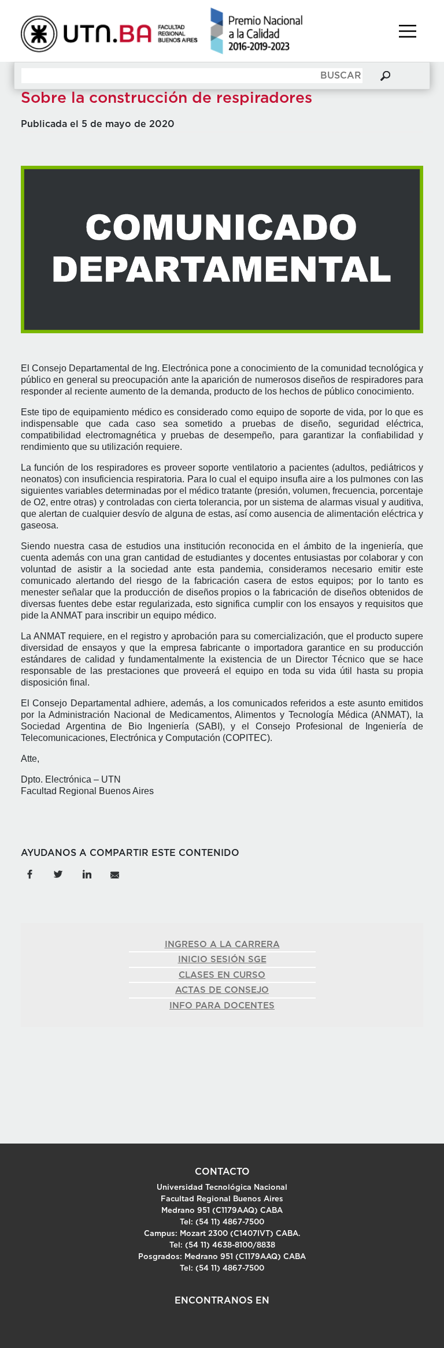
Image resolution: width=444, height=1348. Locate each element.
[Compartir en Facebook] (29, 873)
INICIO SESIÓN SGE (222, 959)
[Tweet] (58, 873)
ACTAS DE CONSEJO (222, 990)
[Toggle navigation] (407, 31)
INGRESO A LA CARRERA (222, 944)
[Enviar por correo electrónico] (114, 873)
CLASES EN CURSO (222, 975)
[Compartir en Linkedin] (86, 873)
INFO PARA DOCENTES (222, 1005)
